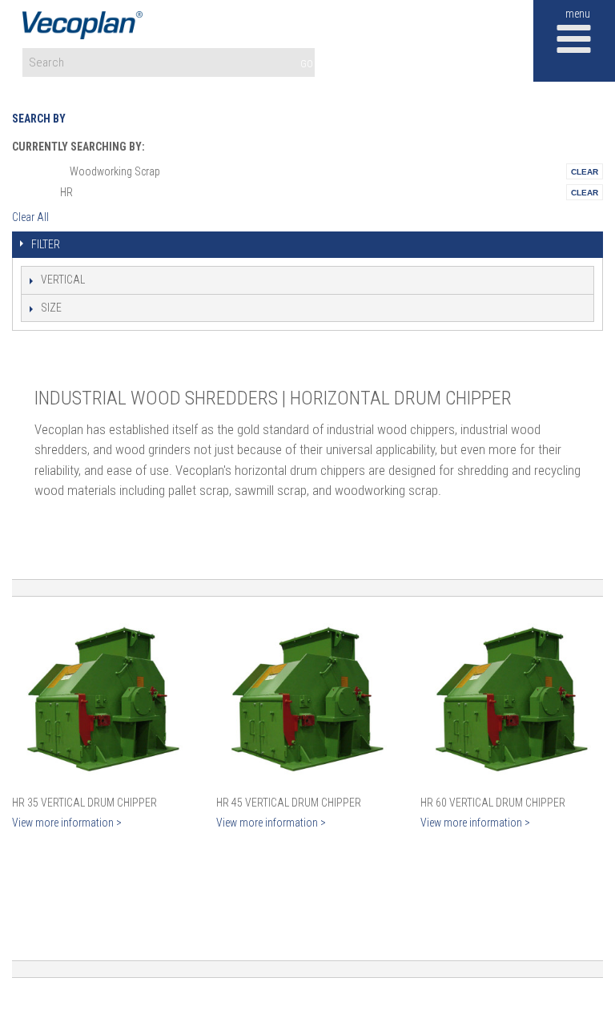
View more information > (67, 822)
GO (306, 64)
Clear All (30, 217)
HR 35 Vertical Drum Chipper (84, 802)
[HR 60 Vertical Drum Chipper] (511, 700)
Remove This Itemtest (584, 171)
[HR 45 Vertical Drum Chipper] (307, 700)
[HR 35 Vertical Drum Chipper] (103, 700)
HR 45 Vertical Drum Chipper (288, 802)
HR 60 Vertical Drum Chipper (492, 802)
